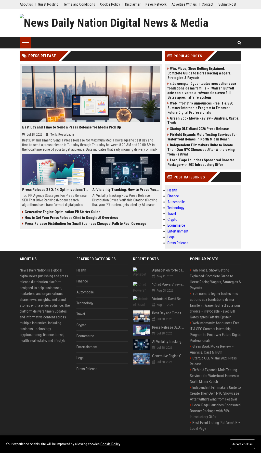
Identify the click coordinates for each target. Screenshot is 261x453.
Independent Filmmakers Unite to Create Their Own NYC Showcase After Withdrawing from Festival (201, 149)
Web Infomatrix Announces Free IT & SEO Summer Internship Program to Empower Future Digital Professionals (200, 107)
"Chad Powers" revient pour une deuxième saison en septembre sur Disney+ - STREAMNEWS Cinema (168, 284)
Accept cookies (242, 444)
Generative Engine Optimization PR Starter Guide (62, 212)
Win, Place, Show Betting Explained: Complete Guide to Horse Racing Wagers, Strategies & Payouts (199, 73)
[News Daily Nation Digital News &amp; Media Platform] (130, 23)
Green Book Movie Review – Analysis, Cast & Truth (203, 120)
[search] (239, 42)
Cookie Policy (110, 444)
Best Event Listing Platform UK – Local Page (215, 425)
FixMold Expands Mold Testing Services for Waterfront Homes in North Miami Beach (202, 137)
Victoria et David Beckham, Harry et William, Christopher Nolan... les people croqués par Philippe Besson (168, 298)
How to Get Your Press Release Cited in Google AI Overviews (71, 218)
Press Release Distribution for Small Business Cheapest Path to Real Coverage (85, 224)
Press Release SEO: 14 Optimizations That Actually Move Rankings (56, 189)
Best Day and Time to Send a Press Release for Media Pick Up (71, 127)
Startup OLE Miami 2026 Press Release (199, 129)
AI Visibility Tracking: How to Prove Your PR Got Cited (126, 189)
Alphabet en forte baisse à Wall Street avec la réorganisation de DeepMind (168, 270)
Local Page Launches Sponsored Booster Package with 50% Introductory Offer (200, 162)
